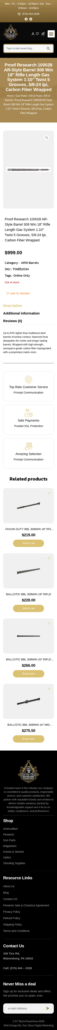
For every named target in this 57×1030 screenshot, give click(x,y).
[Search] (49, 48)
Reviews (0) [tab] (12, 321)
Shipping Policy (12, 924)
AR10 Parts (35, 95)
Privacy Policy (11, 911)
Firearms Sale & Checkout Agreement (26, 905)
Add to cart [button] (28, 543)
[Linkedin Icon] (30, 19)
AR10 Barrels (30, 262)
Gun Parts (21, 95)
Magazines (9, 846)
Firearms (8, 834)
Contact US (10, 899)
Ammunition (10, 828)
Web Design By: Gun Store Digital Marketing (29, 1025)
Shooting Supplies (14, 863)
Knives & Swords (13, 851)
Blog (6, 892)
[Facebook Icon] (26, 19)
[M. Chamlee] (28, 169)
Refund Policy (11, 918)
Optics (7, 857)
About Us (8, 886)
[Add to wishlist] (48, 493)
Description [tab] (12, 306)
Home (10, 95)
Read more (28, 673)
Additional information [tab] (21, 313)
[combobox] (23, 48)
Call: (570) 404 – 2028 (17, 968)
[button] (51, 33)
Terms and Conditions (16, 930)
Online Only (21, 275)
